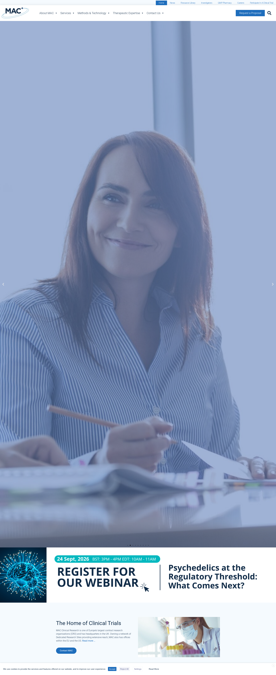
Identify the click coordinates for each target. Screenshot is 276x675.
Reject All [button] (124, 669)
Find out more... (28, 324)
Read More (154, 669)
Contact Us (153, 13)
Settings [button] (137, 669)
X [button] (273, 666)
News (172, 3)
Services (65, 13)
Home (161, 3)
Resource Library (188, 3)
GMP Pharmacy (225, 3)
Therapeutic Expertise (126, 13)
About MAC (46, 13)
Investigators (206, 3)
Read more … (88, 640)
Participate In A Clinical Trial (261, 3)
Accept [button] (112, 669)
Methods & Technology (92, 13)
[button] (269, 13)
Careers (240, 3)
